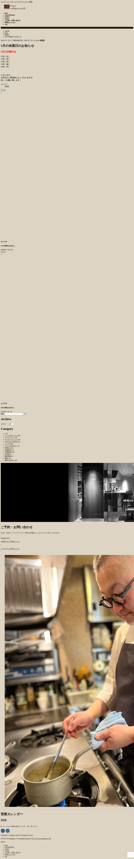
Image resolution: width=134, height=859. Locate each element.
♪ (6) (6, 433)
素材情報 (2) (9, 456)
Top (6, 856)
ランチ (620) (9, 444)
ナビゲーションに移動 (25, 2)
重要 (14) (8, 458)
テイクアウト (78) (11, 437)
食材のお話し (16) (11, 460)
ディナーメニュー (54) (12, 439)
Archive (3, 424)
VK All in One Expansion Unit (41, 838)
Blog (6, 845)
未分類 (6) (8, 454)
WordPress (12, 838)
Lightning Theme (24, 838)
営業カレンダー (10, 854)
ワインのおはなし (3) (12, 446)
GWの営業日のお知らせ (8, 245)
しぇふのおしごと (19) (12, 435)
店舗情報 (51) (9, 450)
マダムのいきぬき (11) (12, 441)
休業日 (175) (9, 448)
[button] (67, 540)
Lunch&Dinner (9, 847)
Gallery (7, 849)
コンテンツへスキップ (8, 2)
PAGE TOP (129, 831)
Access (7, 850)
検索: (2, 414)
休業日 (42, 40)
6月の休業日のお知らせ (7, 407)
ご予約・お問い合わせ (12, 852)
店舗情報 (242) (10, 452)
